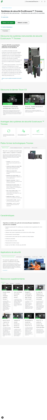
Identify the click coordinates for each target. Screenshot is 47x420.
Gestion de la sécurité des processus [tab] (8, 256)
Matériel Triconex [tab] (5, 147)
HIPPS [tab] (41, 256)
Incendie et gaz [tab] (35, 256)
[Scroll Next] (45, 257)
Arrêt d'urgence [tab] (19, 256)
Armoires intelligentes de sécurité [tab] (16, 147)
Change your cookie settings (19, 417)
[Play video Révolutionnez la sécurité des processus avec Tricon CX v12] (12, 99)
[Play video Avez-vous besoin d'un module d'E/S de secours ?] (18, 287)
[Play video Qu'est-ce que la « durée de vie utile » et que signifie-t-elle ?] (6, 316)
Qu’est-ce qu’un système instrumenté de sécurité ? (12, 78)
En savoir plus (5, 270)
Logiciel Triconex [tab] (27, 147)
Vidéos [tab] (3, 283)
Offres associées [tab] (34, 147)
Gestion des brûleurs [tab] (27, 256)
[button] (2, 79)
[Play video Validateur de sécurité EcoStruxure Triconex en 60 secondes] (18, 316)
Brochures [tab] (12, 283)
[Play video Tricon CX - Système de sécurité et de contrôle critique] (34, 99)
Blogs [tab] (7, 283)
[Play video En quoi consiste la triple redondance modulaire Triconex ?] (6, 287)
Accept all (30, 417)
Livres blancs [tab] (18, 283)
